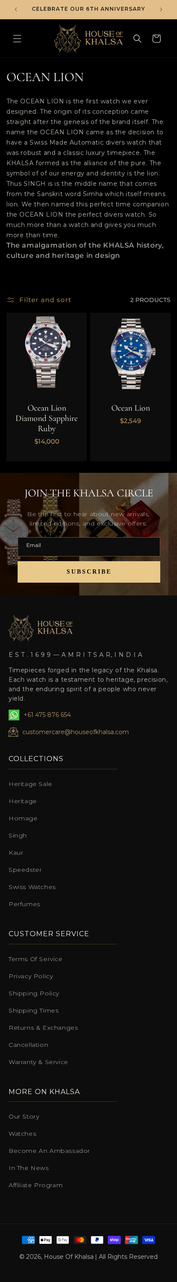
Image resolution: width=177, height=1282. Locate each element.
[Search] (137, 38)
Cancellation (28, 1045)
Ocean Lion (130, 408)
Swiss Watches (32, 887)
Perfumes (24, 904)
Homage (23, 818)
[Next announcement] (161, 9)
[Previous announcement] (15, 9)
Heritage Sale (30, 784)
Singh (18, 835)
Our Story (24, 1116)
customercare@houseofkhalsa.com (75, 732)
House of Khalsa (69, 1257)
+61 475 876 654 (47, 715)
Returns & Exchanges (43, 1027)
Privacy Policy (31, 976)
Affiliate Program (36, 1185)
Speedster (25, 870)
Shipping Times (33, 1010)
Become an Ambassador (49, 1151)
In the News (29, 1168)
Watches (22, 1133)
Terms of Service (36, 959)
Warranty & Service (38, 1062)
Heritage (23, 801)
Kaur (16, 852)
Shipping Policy (34, 993)
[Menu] (17, 38)
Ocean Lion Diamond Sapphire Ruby (46, 418)
